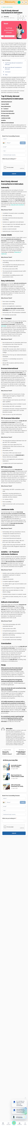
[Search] (22, 2)
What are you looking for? (9, 159)
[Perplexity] (23, 20)
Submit (14, 174)
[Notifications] (26, 2)
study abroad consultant (17, 205)
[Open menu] (2, 2)
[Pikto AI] (25, 20)
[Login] (19, 2)
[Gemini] (20, 20)
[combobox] (14, 161)
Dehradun (3, 326)
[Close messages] (25, 1098)
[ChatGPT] (18, 20)
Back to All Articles (8, 7)
